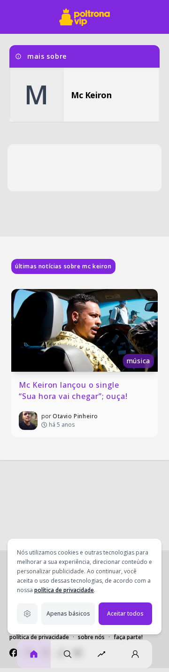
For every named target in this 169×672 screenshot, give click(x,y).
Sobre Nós (91, 637)
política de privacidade (64, 590)
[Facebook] (13, 653)
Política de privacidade (39, 637)
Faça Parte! (128, 637)
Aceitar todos (125, 613)
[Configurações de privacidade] (27, 613)
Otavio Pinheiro (75, 416)
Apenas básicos (68, 613)
